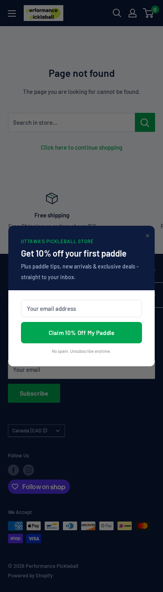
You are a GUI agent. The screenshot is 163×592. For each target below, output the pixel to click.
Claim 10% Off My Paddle (82, 332)
